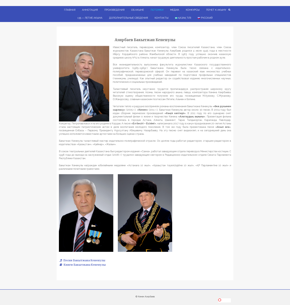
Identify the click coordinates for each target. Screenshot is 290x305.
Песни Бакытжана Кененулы (84, 260)
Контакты (161, 17)
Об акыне (137, 9)
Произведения (114, 9)
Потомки (157, 9)
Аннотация (90, 9)
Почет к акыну (216, 9)
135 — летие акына (89, 17)
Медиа (174, 9)
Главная (69, 9)
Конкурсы (193, 9)
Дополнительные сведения (128, 17)
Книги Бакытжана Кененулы (84, 264)
